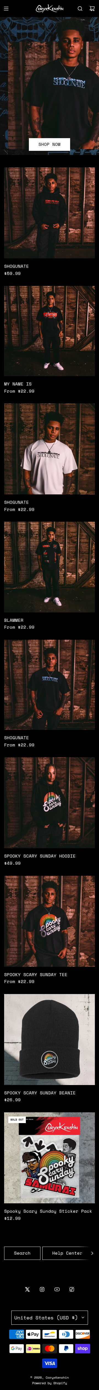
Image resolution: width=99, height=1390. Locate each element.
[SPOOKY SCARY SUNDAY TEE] (49, 921)
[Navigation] (6, 8)
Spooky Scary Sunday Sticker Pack (48, 1211)
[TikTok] (72, 1289)
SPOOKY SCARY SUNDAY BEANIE (40, 1092)
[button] (92, 1253)
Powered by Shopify (49, 1383)
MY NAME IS (18, 384)
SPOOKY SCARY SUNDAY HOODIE (40, 856)
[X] (27, 1289)
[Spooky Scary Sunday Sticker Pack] (49, 1157)
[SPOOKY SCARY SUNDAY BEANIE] (49, 1039)
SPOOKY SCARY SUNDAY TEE (35, 974)
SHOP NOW (49, 144)
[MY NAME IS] (49, 331)
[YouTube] (57, 1289)
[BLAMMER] (49, 567)
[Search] (80, 8)
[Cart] (92, 8)
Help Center (67, 1253)
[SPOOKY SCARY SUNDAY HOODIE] (49, 802)
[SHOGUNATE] (49, 212)
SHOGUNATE (16, 266)
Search (22, 1253)
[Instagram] (42, 1289)
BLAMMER (13, 620)
